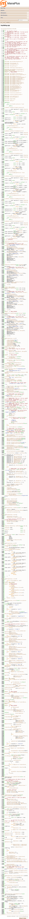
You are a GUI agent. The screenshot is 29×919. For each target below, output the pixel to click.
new (13, 248)
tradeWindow (16, 682)
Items (10, 409)
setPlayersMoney (19, 510)
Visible (21, 875)
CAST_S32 (19, 630)
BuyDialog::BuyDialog (10, 242)
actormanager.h (14, 63)
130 (2, 172)
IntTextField (20, 386)
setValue (14, 521)
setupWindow (12, 356)
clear (14, 516)
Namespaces (3, 12)
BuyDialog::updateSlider (13, 776)
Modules (2, 10)
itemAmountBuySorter (13, 216)
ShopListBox (8, 363)
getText (7, 618)
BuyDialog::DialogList (10, 241)
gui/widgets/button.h (15, 76)
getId (6, 675)
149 (2, 195)
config (13, 495)
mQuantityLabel (10, 375)
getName (7, 328)
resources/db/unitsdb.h (16, 94)
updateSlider (14, 741)
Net (13, 281)
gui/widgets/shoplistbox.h (17, 83)
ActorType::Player (17, 757)
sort (10, 610)
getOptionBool (12, 368)
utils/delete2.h (14, 96)
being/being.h (13, 65)
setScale (14, 791)
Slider (16, 374)
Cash (13, 589)
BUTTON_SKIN (16, 402)
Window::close (10, 597)
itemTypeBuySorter (12, 238)
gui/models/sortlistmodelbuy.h (18, 74)
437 (2, 507)
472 (2, 543)
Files (2, 17)
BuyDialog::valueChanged (13, 794)
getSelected (8, 550)
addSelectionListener (10, 449)
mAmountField (10, 386)
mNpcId (8, 256)
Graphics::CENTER (16, 380)
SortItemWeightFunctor (15, 172)
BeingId (20, 256)
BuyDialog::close (11, 578)
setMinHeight (10, 344)
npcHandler (16, 735)
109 (2, 148)
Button (20, 401)
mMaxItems (7, 378)
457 (2, 525)
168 (2, 217)
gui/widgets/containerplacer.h (18, 77)
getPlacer (22, 452)
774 (2, 875)
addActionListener (19, 389)
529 (2, 600)
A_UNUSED (18, 795)
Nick (20, 351)
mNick (14, 684)
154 (2, 200)
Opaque (10, 369)
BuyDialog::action (12, 600)
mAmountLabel (10, 394)
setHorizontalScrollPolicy (12, 372)
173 (2, 222)
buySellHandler (13, 503)
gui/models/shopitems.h (16, 73)
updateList (16, 912)
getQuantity (8, 833)
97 (2, 132)
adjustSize (17, 396)
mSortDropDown (12, 463)
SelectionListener (11, 247)
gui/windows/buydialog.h (16, 61)
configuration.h (14, 64)
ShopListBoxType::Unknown (11, 365)
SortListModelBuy (19, 248)
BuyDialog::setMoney (12, 507)
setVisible (9, 492)
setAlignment (8, 380)
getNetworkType (18, 281)
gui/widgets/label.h (15, 80)
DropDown (19, 248)
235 (2, 288)
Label (19, 375)
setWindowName (10, 340)
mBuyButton (9, 408)
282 (2, 338)
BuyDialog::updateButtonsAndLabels (16, 807)
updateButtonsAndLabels (13, 511)
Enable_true (13, 386)
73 (2, 104)
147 (2, 193)
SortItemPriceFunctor (15, 104)
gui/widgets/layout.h (15, 81)
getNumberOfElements (16, 626)
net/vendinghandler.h (15, 90)
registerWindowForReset (11, 358)
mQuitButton (10, 429)
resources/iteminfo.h (15, 92)
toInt (12, 580)
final (22, 104)
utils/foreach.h (14, 97)
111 (2, 150)
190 (2, 242)
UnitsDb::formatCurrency (15, 870)
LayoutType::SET (9, 485)
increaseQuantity (21, 722)
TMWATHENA (13, 282)
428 (2, 498)
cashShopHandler (15, 590)
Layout (8, 484)
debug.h (12, 100)
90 (2, 125)
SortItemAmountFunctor (15, 195)
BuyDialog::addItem (15, 525)
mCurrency (11, 360)
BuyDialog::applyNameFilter (14, 893)
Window (8, 244)
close (20, 587)
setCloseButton (10, 341)
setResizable (10, 340)
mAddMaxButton (10, 432)
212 (2, 264)
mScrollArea (10, 366)
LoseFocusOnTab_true (12, 252)
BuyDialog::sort (11, 543)
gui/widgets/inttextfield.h (17, 79)
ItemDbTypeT (19, 230)
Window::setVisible (12, 877)
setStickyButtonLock (12, 342)
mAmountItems (18, 377)
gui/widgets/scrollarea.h (16, 82)
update (16, 696)
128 (2, 170)
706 (2, 794)
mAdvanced (11, 350)
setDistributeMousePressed (12, 446)
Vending (17, 330)
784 (2, 885)
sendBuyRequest (9, 684)
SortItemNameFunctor (15, 127)
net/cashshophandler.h (15, 87)
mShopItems (9, 360)
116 (2, 155)
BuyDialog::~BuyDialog (10, 498)
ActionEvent (23, 600)
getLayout (18, 484)
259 (2, 313)
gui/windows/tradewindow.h (17, 71)
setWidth (7, 436)
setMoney (9, 523)
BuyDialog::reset (11, 514)
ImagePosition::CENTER (10, 346)
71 (2, 102)
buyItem (7, 719)
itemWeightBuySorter (13, 193)
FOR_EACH (9, 886)
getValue (7, 631)
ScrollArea (19, 366)
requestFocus (20, 880)
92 (2, 127)
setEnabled (17, 392)
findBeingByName (16, 755)
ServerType (7, 282)
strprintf (7, 376)
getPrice (21, 688)
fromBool (7, 368)
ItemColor (7, 529)
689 (2, 776)
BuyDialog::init (11, 338)
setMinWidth (10, 343)
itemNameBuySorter (12, 148)
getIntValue (18, 495)
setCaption (8, 865)
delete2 (9, 500)
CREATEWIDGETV (10, 362)
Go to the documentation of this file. (8, 28)
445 (2, 514)
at (5, 669)
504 (2, 578)
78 (2, 109)
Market (13, 586)
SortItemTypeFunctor (15, 217)
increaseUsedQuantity (10, 695)
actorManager (8, 755)
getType (20, 720)
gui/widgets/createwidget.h (17, 78)
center (8, 487)
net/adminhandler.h (15, 85)
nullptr (6, 245)
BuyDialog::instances (22, 241)
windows (8, 22)
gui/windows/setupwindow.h (17, 69)
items (12, 548)
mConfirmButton (13, 417)
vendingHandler (15, 592)
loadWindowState (11, 488)
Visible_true (16, 492)
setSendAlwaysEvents (10, 391)
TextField (20, 251)
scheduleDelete (13, 882)
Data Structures (4, 15)
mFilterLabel (12, 469)
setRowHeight (14, 485)
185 (2, 238)
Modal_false (24, 244)
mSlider (9, 374)
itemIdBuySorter (12, 170)
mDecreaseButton (11, 406)
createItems (22, 674)
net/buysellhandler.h (15, 86)
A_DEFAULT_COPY (8, 107)
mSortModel (14, 501)
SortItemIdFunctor (14, 150)
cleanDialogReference (10, 505)
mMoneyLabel (10, 380)
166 (2, 216)
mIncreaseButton (11, 401)
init (8, 262)
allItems (13, 746)
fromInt (12, 256)
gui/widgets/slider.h (15, 84)
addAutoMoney (8, 687)
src (1, 22)
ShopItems (18, 360)
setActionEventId (9, 388)
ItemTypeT (7, 527)
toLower (9, 899)
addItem (7, 535)
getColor (19, 676)
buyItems (21, 750)
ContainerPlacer (11, 452)
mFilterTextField (11, 451)
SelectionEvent (8, 795)
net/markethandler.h (15, 88)
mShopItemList (17, 362)
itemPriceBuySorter (13, 125)
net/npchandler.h (14, 91)
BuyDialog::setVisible (13, 875)
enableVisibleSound (12, 489)
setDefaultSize (10, 345)
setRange (16, 803)
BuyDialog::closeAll (12, 885)
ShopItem (26, 109)
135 (2, 177)
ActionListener (10, 246)
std (12, 328)
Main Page (3, 8)
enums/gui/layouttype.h (16, 67)
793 (2, 893)
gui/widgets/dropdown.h (16, 78)
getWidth (21, 436)
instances (9, 491)
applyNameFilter (13, 617)
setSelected (8, 495)
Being (20, 313)
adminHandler (14, 674)
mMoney (8, 509)
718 (2, 807)
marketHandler (14, 587)
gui (4, 22)
